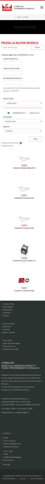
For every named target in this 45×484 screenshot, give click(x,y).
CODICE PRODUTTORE (11, 68)
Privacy (23, 478)
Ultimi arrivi (7, 326)
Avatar (5, 454)
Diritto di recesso (9, 346)
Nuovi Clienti (7, 340)
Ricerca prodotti (8, 323)
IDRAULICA (34, 113)
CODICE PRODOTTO (10, 59)
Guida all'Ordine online (11, 343)
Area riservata (8, 460)
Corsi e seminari (9, 441)
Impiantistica (7, 310)
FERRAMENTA (17, 113)
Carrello (25, 17)
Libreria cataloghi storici (12, 444)
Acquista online (8, 304)
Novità (5, 438)
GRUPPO (6, 127)
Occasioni (6, 329)
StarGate (6, 464)
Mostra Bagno (8, 307)
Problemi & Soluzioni (11, 447)
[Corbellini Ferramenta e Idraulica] (18, 7)
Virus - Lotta (8, 451)
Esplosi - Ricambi (9, 332)
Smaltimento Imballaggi (12, 457)
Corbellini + (7, 313)
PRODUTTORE (8, 99)
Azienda (6, 315)
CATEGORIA (7, 117)
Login (19, 17)
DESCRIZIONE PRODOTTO (12, 78)
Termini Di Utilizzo (37, 478)
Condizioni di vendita (10, 349)
